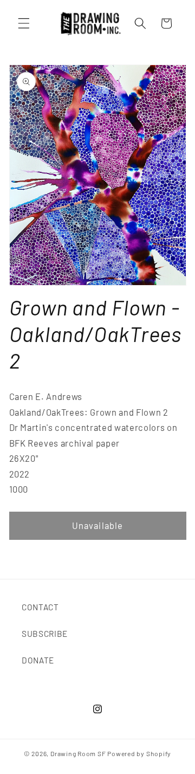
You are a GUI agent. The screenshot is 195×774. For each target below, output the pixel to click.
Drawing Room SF (78, 753)
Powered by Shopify (139, 753)
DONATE (38, 660)
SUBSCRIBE (45, 633)
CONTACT (40, 607)
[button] (24, 23)
